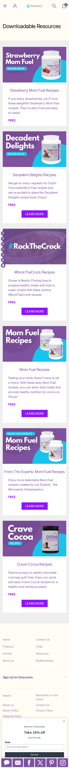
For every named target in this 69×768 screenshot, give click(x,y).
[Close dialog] (64, 721)
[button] (5, 6)
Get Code (34, 755)
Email (7, 742)
